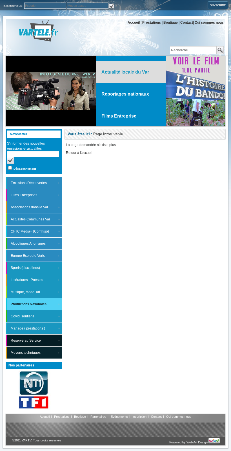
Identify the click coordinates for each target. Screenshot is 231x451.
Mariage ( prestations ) (28, 328)
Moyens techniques (26, 353)
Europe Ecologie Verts (28, 256)
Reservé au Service (26, 340)
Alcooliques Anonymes (28, 244)
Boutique (170, 23)
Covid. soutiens (22, 316)
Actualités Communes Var (30, 219)
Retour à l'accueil (79, 153)
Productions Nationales (28, 304)
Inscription (139, 416)
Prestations (151, 23)
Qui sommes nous (209, 23)
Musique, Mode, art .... (27, 292)
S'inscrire (218, 5)
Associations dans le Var (29, 207)
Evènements (119, 416)
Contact (186, 23)
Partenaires (98, 416)
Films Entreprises (24, 195)
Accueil (134, 23)
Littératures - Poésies (27, 280)
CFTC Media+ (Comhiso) (30, 231)
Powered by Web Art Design (188, 442)
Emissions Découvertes (29, 183)
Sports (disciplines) (25, 268)
